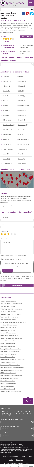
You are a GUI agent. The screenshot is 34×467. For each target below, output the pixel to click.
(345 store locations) (8, 301)
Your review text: (6, 239)
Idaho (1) (21, 91)
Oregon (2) (6, 139)
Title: (2, 224)
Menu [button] (31, 3)
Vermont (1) (6, 159)
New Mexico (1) (7, 129)
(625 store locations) (8, 341)
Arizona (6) (21, 76)
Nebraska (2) (7, 120)
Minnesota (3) (22, 110)
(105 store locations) (8, 373)
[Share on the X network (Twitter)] (32, 14)
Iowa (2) (5, 100)
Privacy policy (19, 460)
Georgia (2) (6, 91)
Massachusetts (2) (24, 105)
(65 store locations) (7, 357)
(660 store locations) (8, 354)
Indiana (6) (21, 96)
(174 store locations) (10, 365)
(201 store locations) (7, 330)
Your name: (4, 217)
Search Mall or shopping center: (10, 426)
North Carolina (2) (8, 134)
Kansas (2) (21, 100)
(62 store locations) (7, 389)
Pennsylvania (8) (23, 139)
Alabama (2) (6, 76)
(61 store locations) (11, 338)
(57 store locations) (8, 333)
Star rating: (4, 231)
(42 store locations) (13, 322)
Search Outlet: (4, 433)
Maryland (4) (6, 105)
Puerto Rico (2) (7, 144)
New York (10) (22, 129)
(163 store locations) (8, 311)
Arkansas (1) (7, 81)
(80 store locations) (7, 343)
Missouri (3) (22, 115)
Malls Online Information (17, 463)
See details (31, 466)
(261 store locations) (11, 375)
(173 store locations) (8, 383)
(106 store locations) (9, 335)
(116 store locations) (11, 303)
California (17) (22, 81)
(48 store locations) (7, 381)
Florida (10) (21, 86)
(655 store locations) (7, 306)
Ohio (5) (20, 134)
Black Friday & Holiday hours (10, 456)
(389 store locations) (9, 378)
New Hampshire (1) (9, 125)
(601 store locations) (7, 346)
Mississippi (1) (7, 115)
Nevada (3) (21, 120)
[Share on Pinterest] (27, 14)
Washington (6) (7, 163)
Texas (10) (6, 154)
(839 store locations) (11, 314)
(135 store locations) (8, 327)
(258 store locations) (11, 309)
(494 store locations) (8, 319)
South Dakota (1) (8, 149)
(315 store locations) (12, 367)
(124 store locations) (10, 391)
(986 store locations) (11, 370)
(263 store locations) (9, 351)
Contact (23, 456)
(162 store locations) (8, 362)
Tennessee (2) (22, 149)
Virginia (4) (21, 159)
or (17, 265)
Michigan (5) (6, 110)
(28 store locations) (9, 317)
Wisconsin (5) (22, 163)
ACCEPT (25, 466)
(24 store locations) (8, 325)
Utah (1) (20, 154)
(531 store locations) (7, 386)
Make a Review (26, 36)
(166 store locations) (10, 349)
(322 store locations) (12, 359)
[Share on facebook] (23, 14)
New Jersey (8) (23, 125)
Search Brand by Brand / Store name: (12, 419)
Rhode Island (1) (23, 144)
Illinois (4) (5, 96)
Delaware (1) (6, 86)
